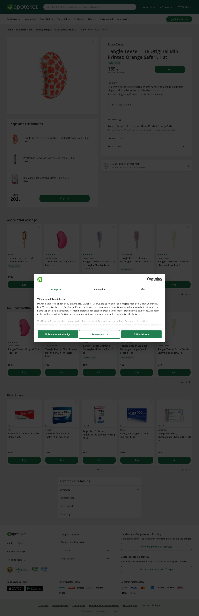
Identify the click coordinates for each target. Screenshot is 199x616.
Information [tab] (99, 289)
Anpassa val (98, 334)
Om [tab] (143, 289)
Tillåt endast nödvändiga (57, 334)
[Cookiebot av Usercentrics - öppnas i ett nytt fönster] (149, 279)
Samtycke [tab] (56, 289)
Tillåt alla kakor (141, 334)
